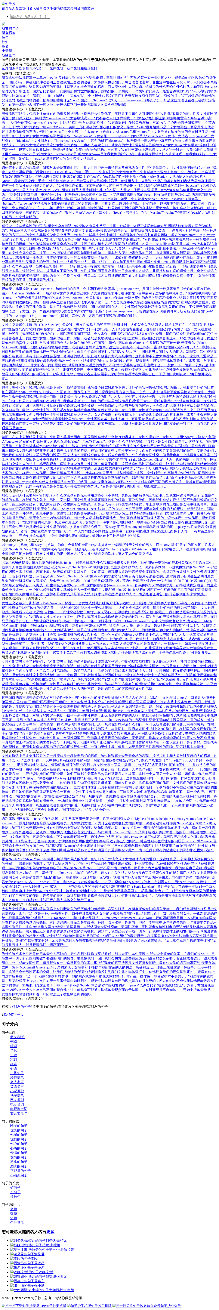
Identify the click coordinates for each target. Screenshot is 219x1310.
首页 (5, 8)
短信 (13, 1218)
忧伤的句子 (18, 1139)
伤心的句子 (18, 1144)
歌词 (13, 1046)
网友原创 (17, 1100)
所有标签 (8, 33)
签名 (5, 46)
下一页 (19, 1014)
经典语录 (43, 8)
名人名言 (15, 8)
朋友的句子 (10, 28)
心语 (13, 1068)
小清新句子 (18, 1175)
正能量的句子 (20, 1170)
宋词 (13, 1059)
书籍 (13, 1041)
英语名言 (17, 1086)
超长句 (15, 1196)
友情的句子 (18, 1157)
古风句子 (17, 1073)
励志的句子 (18, 1166)
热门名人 (29, 8)
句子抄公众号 (170, 1306)
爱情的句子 (18, 1153)
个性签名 (17, 1222)
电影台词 (17, 1104)
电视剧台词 (18, 1109)
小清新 (7, 51)
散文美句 (70, 8)
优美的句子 (18, 1130)
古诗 (13, 1055)
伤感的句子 (18, 1135)
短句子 (15, 1187)
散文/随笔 (17, 1037)
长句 (5, 42)
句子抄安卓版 (56, 1306)
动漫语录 (17, 1095)
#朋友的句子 (21, 1006)
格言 (13, 1064)
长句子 (15, 1192)
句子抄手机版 (101, 1306)
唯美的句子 (18, 1126)
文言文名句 (18, 1113)
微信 (13, 1209)
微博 (13, 1213)
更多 (50, 1231)
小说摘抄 (56, 8)
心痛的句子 (18, 1148)
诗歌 (13, 1050)
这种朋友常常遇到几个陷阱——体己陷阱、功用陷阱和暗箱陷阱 (50, 69)
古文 (87, 8)
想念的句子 (18, 1162)
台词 (80, 8)
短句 (5, 37)
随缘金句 (8, 55)
